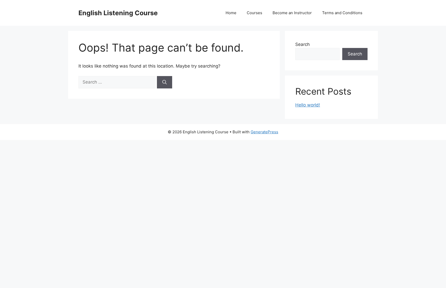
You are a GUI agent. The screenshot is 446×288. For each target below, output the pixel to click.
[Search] (164, 82)
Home (231, 12)
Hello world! (307, 105)
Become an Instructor (292, 12)
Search (302, 44)
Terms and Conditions (342, 12)
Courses (254, 12)
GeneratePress (264, 131)
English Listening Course (118, 13)
